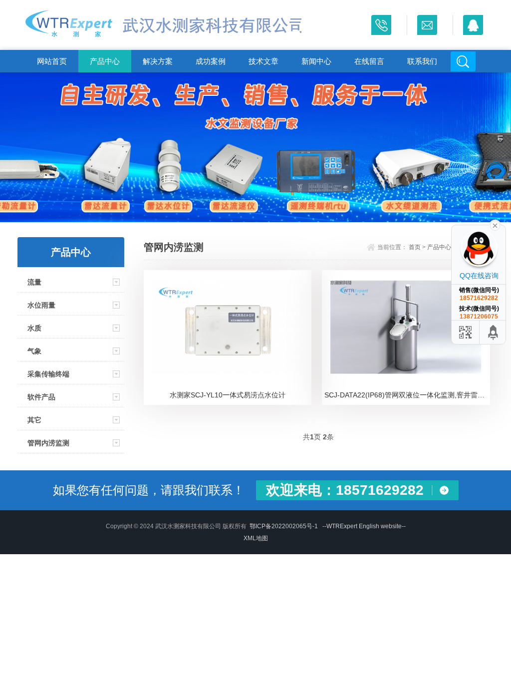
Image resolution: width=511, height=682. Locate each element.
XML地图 (256, 538)
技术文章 (263, 61)
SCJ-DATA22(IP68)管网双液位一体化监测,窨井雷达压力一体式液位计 (407, 395)
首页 (415, 247)
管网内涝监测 (48, 443)
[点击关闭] (495, 225)
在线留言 (369, 61)
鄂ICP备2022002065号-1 (284, 526)
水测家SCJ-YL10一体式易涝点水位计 (227, 395)
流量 (34, 282)
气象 (34, 351)
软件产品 (41, 397)
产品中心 (105, 61)
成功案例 (211, 61)
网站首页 (52, 61)
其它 (34, 420)
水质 (34, 328)
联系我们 (422, 61)
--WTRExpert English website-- (364, 526)
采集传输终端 (48, 374)
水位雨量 (41, 305)
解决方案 (158, 61)
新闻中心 (316, 61)
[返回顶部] (494, 332)
